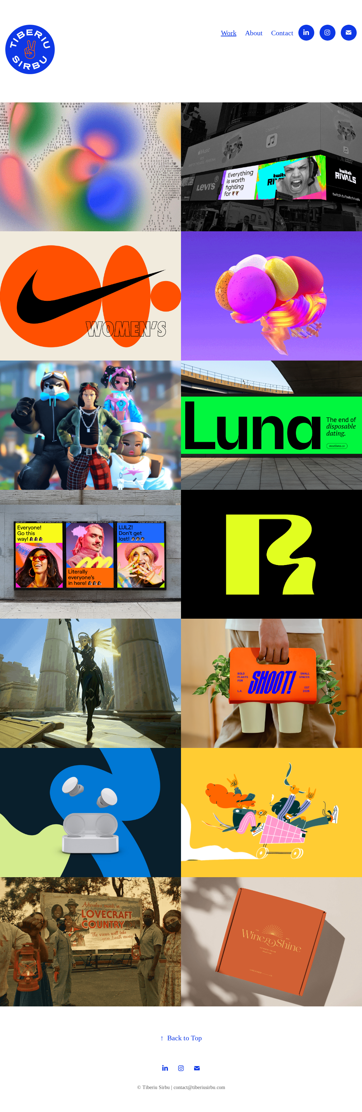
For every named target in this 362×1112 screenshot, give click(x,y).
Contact (282, 33)
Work (229, 33)
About (254, 33)
